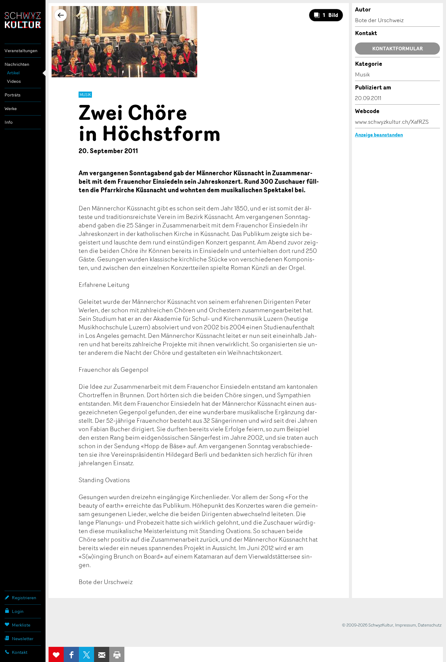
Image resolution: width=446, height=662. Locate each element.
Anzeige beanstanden (379, 134)
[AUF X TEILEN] (86, 654)
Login (17, 611)
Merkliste (21, 625)
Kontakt (19, 652)
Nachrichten (17, 64)
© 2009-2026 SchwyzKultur (367, 625)
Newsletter (22, 638)
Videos (14, 81)
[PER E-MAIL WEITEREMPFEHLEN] (101, 654)
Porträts (13, 95)
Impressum (405, 625)
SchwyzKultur (23, 20)
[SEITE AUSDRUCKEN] (116, 654)
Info (9, 122)
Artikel (13, 72)
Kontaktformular (397, 48)
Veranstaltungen (21, 50)
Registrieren (24, 597)
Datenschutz (429, 625)
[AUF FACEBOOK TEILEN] (71, 654)
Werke (11, 108)
